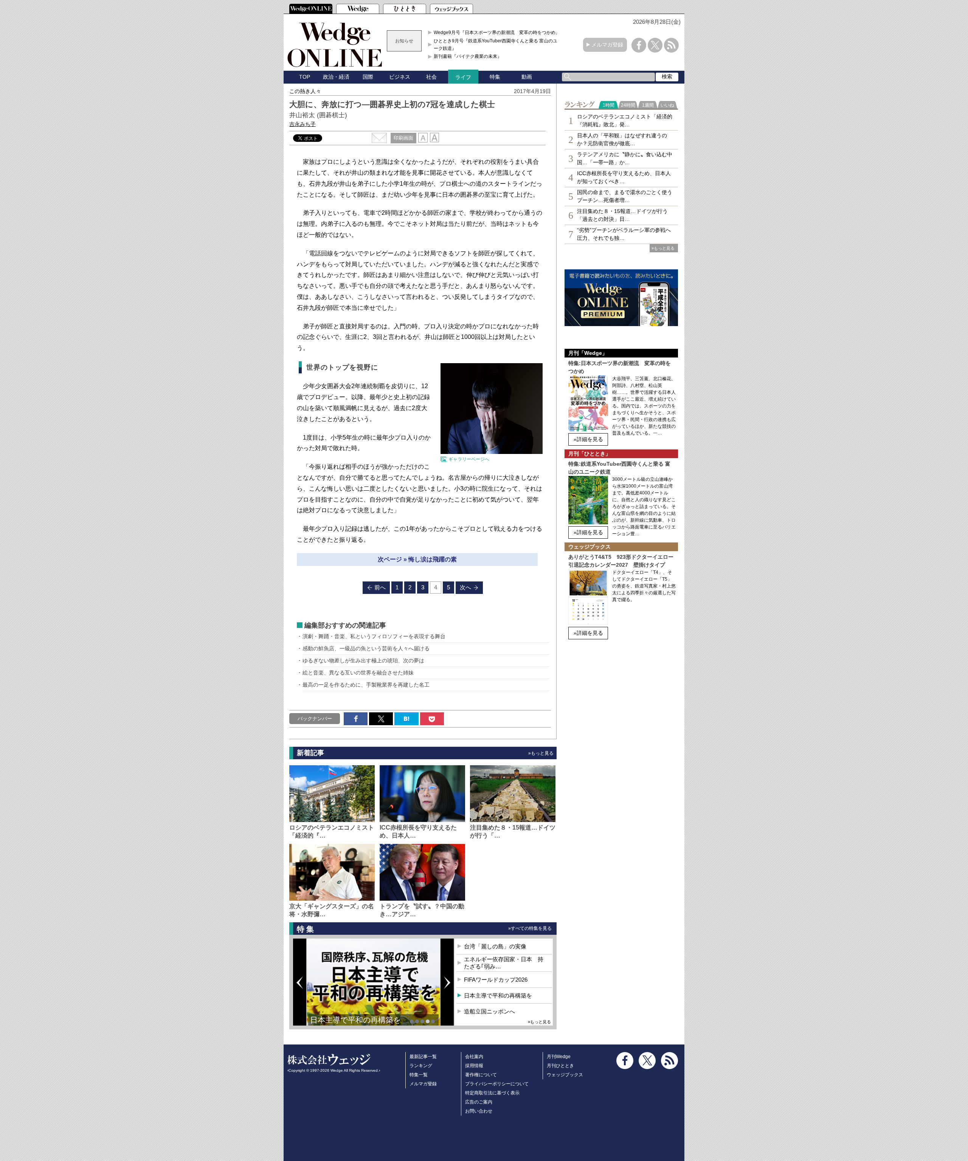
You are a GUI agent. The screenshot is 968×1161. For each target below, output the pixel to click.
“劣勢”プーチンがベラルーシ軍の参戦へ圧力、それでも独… (624, 234)
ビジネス (399, 77)
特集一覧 (419, 1074)
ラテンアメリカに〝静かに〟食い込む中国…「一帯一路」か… (624, 158)
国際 (368, 77)
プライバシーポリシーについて (497, 1083)
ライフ (463, 77)
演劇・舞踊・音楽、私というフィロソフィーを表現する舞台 (373, 636)
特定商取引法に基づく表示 (492, 1093)
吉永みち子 (302, 124)
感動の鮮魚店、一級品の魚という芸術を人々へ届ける (366, 648)
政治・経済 (336, 77)
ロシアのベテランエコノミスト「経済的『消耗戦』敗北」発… (624, 120)
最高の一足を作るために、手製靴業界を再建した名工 (366, 685)
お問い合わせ (478, 1111)
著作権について (481, 1074)
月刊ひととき (560, 1065)
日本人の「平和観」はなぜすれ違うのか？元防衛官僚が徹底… (622, 139)
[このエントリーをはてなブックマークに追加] (406, 718)
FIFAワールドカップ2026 (495, 979)
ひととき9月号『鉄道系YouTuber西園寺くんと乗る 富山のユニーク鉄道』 (498, 44)
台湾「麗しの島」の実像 (495, 946)
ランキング (421, 1065)
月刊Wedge (559, 1056)
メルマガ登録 (607, 45)
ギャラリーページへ (468, 459)
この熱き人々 (305, 91)
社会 (431, 77)
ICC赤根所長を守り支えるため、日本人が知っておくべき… (624, 177)
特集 (495, 77)
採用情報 (474, 1065)
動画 (526, 77)
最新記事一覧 (423, 1056)
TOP (304, 77)
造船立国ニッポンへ (489, 1011)
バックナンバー (315, 718)
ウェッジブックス (565, 1074)
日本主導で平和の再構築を (355, 1020)
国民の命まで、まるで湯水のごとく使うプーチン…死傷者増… (624, 196)
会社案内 (474, 1056)
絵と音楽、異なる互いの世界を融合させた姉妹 (358, 673)
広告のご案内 (478, 1102)
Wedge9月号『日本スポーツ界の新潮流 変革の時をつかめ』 (497, 32)
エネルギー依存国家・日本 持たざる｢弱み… (503, 963)
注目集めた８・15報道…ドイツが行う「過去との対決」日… (622, 215)
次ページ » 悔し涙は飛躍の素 (417, 559)
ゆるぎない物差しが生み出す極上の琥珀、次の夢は (363, 660)
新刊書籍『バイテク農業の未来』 (468, 56)
